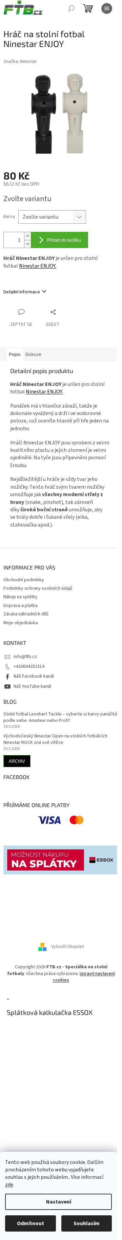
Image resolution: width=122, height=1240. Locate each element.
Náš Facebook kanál (34, 676)
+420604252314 (29, 666)
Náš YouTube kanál (32, 686)
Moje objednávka (20, 622)
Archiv (17, 761)
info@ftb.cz (25, 656)
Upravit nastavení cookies (84, 976)
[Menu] (107, 8)
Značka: (20, 61)
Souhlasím (87, 1223)
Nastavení (58, 1202)
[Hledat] (71, 8)
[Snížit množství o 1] (27, 244)
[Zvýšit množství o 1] (27, 236)
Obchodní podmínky (23, 580)
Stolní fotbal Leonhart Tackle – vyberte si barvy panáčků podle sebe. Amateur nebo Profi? (60, 717)
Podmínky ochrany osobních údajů (37, 588)
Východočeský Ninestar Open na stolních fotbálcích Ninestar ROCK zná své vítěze (55, 739)
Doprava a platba (20, 605)
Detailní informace (21, 292)
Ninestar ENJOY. (37, 266)
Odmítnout (30, 1223)
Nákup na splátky (20, 596)
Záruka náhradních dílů (25, 614)
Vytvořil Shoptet (67, 947)
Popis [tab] (15, 354)
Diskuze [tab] (33, 354)
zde (9, 1184)
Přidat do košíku (64, 240)
